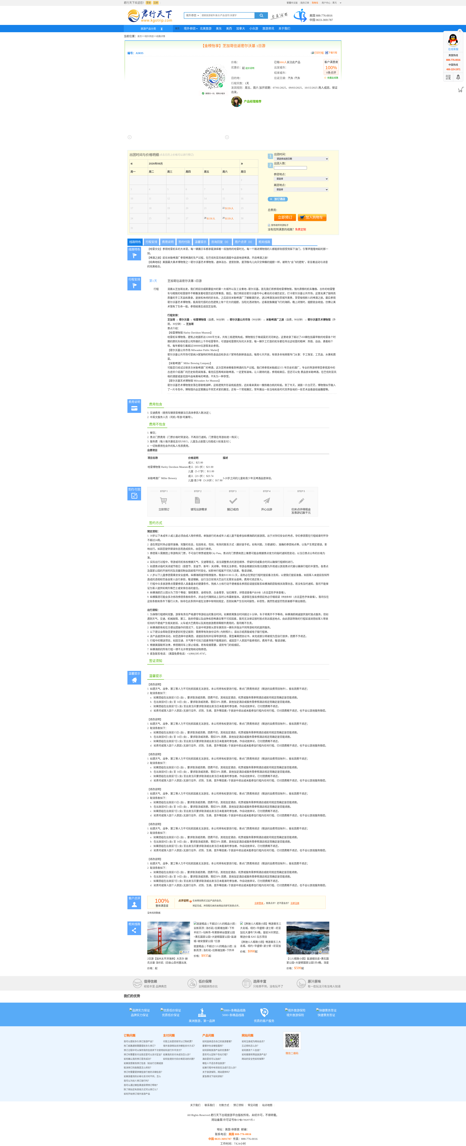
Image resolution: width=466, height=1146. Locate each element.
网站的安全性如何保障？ (254, 1059)
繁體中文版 (292, 3)
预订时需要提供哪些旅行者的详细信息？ (143, 1072)
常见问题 (253, 1105)
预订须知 (238, 1105)
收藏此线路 (332, 78)
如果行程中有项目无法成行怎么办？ (219, 1067)
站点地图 (267, 1105)
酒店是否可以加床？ (212, 1059)
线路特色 (135, 241)
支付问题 (169, 1035)
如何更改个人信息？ (251, 1050)
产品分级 (256, 592)
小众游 (253, 28)
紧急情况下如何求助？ (213, 1076)
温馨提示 (200, 241)
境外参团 (190, 28)
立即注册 (295, 903)
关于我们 (284, 28)
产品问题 (208, 1035)
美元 (334, 2)
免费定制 (300, 229)
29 (228, 218)
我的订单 (304, 3)
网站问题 (247, 1035)
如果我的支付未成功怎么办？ (177, 1054)
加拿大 (240, 28)
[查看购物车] (460, 88)
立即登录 (258, 903)
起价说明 (250, 68)
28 (209, 218)
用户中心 (326, 3)
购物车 (315, 3)
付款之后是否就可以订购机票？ (178, 1041)
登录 (148, 2)
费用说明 (168, 241)
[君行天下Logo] (151, 22)
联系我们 (210, 1105)
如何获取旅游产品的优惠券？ (216, 1050)
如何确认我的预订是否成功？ (138, 1059)
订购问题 (129, 1035)
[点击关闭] (460, 31)
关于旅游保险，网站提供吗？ (216, 1072)
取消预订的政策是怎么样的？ (138, 1067)
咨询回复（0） (220, 241)
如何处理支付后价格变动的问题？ (179, 1059)
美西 (229, 28)
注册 (156, 2)
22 (228, 208)
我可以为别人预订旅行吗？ (137, 1081)
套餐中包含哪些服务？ (213, 1046)
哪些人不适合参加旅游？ (214, 1063)
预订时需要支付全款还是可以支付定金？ (143, 1054)
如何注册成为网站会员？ (254, 1041)
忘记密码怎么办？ (250, 1046)
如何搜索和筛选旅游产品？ (255, 1054)
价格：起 (167, 963)
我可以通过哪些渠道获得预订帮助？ (141, 1085)
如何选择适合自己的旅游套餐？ (217, 1041)
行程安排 (151, 241)
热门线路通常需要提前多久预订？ (140, 1046)
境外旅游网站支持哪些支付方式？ (179, 1046)
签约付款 (184, 241)
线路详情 (160, 36)
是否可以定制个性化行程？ (215, 1054)
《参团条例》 (286, 597)
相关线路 (264, 241)
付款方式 (224, 1105)
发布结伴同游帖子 (280, 225)
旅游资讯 (268, 28)
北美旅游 (206, 28)
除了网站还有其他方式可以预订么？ (141, 1089)
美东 (219, 28)
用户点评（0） (244, 241)
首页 (177, 28)
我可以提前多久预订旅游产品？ (139, 1041)
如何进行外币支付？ (173, 1050)
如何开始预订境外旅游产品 (137, 1094)
